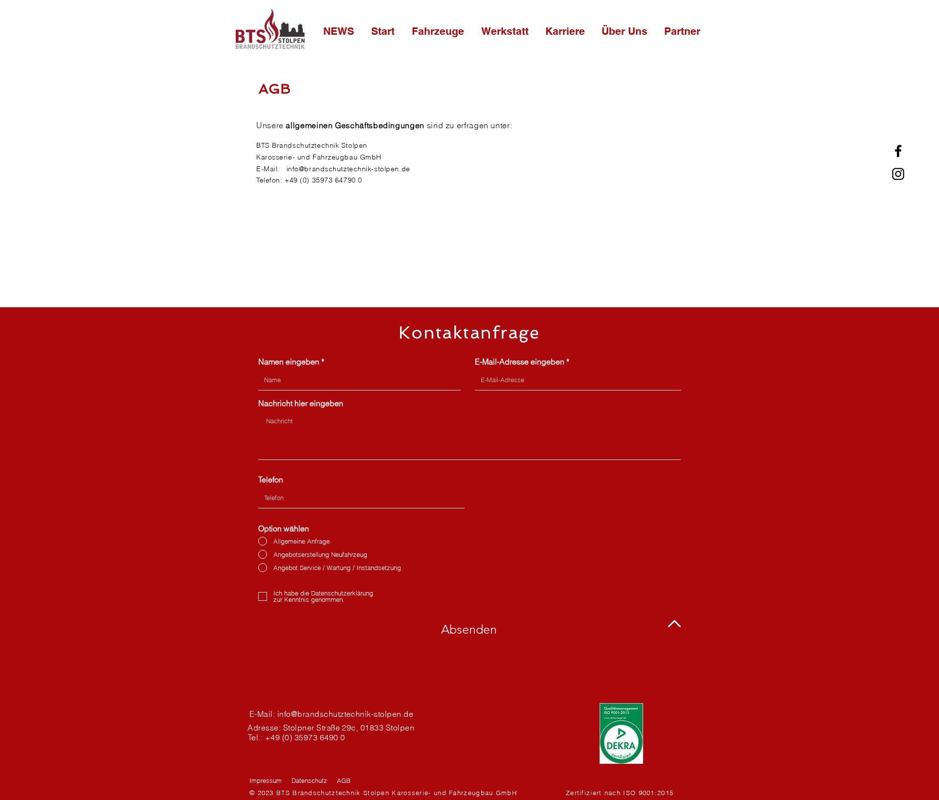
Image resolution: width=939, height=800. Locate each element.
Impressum (265, 780)
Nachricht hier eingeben (300, 403)
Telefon (270, 479)
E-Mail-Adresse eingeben (519, 362)
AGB (344, 780)
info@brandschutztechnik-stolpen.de (348, 168)
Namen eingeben (288, 362)
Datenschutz (309, 780)
